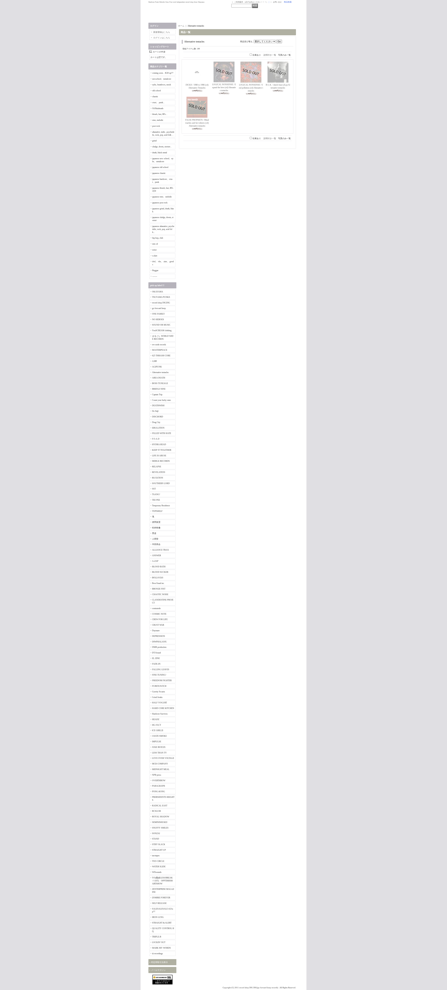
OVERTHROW (158, 780)
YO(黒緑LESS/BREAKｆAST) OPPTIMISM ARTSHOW (162, 881)
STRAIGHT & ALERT (161, 923)
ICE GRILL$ (157, 730)
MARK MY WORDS (161, 948)
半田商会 (156, 544)
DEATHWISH (158, 405)
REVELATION (158, 472)
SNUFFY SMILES (160, 828)
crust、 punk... (158, 102)
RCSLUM (156, 811)
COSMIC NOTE (159, 614)
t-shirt (154, 256)
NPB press (156, 775)
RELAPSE (156, 466)
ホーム (181, 26)
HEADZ (155, 719)
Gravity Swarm (158, 691)
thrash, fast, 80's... (159, 114)
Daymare (156, 630)
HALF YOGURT (159, 702)
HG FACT (156, 725)
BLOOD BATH (159, 566)
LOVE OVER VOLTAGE (163, 758)
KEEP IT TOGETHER (161, 450)
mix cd (155, 244)
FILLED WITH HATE (161, 433)
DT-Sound (156, 653)
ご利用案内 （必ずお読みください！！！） (251, 2)
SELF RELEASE (159, 903)
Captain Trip (157, 394)
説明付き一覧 (269, 55)
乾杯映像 (156, 528)
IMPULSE (156, 741)
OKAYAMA (157, 291)
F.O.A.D (155, 439)
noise (154, 250)
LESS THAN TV (159, 753)
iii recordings (157, 953)
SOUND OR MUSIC (161, 325)
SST (154, 489)
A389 (154, 361)
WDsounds (157, 872)
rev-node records (159, 344)
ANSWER (156, 555)
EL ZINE (156, 658)
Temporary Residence (161, 505)
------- (154, 276)
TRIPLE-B (156, 937)
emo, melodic (157, 120)
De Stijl (155, 411)
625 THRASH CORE (161, 355)
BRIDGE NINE (159, 389)
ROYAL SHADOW (160, 816)
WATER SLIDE (159, 866)
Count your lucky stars (161, 400)
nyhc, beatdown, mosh (161, 84)
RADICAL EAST (159, 805)
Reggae (155, 270)
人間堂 (155, 539)
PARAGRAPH (158, 786)
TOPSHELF (157, 511)
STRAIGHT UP (159, 850)
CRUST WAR (158, 625)
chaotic (155, 96)
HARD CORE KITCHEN (163, 708)
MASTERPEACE (159, 350)
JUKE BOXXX (159, 747)
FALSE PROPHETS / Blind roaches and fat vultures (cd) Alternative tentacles (197, 123)
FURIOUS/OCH (159, 686)
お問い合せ (277, 2)
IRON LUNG (158, 917)
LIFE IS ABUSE (159, 455)
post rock (156, 126)
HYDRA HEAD (159, 444)
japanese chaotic (159, 173)
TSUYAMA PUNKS (161, 297)
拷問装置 (156, 522)
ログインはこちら (161, 37)
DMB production (159, 647)
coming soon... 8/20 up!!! (162, 73)
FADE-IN (156, 664)
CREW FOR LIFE (160, 619)
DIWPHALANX (159, 642)
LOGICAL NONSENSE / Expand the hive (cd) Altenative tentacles (224, 87)
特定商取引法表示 (159, 962)
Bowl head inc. (158, 583)
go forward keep (159, 308)
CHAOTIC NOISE (160, 594)
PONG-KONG (158, 791)
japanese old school (160, 167)
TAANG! (156, 494)
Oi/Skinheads (157, 108)
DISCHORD (157, 416)
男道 (154, 533)
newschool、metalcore (161, 79)
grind (154, 140)
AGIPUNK (157, 367)
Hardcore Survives (160, 714)
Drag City (156, 422)
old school (156, 90)
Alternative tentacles (160, 372)
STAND (155, 839)
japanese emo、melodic (162, 197)
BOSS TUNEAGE (160, 383)
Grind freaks (157, 697)
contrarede (156, 608)
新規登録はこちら (161, 32)
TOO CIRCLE (158, 861)
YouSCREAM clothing (161, 330)
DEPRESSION (158, 636)
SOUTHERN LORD (161, 483)
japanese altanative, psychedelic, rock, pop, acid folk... (163, 229)
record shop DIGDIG (161, 302)
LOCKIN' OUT (158, 942)
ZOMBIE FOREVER (161, 897)
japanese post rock (159, 202)
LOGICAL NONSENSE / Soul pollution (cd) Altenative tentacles (251, 88)
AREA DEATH (158, 378)
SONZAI (156, 833)
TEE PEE (156, 500)
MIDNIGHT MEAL (160, 769)
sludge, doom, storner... (162, 146)
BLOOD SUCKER (160, 572)
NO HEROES (158, 319)
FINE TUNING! (159, 675)
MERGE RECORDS (161, 461)
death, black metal (159, 152)
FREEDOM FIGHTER (162, 680)
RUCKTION (157, 478)
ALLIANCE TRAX (160, 550)
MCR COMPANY (160, 764)
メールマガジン (158, 970)
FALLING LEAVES (160, 669)
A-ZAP (155, 561)
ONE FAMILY (158, 314)
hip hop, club (157, 238)
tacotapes (156, 855)
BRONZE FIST (158, 589)
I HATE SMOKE (159, 736)
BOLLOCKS (157, 577)
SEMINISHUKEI (159, 822)
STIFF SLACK (158, 844)
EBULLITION (158, 428)
